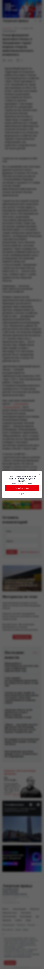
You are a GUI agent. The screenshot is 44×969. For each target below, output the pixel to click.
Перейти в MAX (22, 488)
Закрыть (22, 493)
